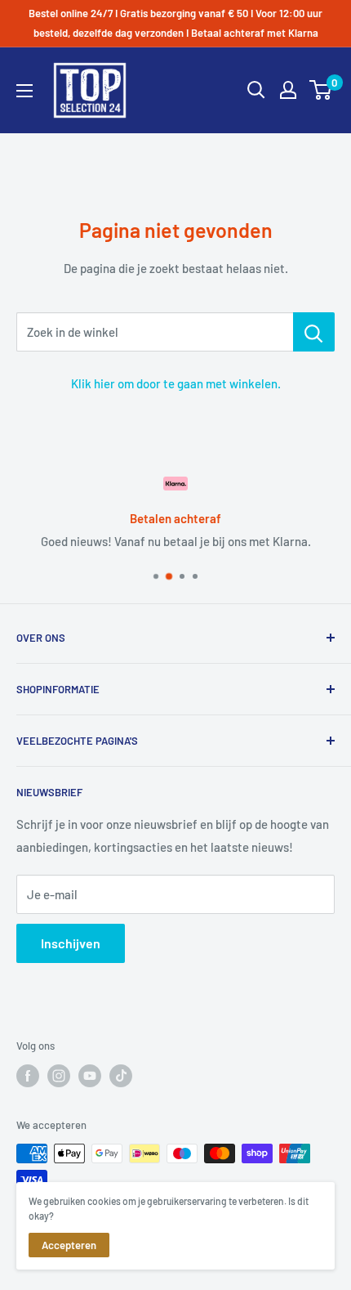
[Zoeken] (256, 90)
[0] (321, 90)
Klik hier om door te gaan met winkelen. (176, 383)
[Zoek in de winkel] (314, 332)
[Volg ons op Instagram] (58, 1075)
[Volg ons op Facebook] (27, 1075)
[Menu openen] (24, 90)
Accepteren (69, 1245)
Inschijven (70, 943)
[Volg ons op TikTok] (120, 1075)
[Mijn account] (288, 90)
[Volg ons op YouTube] (89, 1075)
